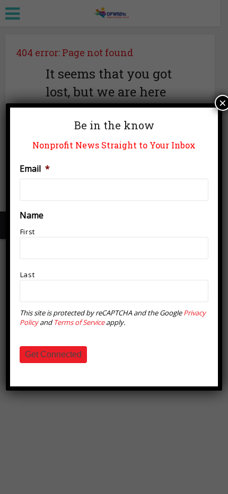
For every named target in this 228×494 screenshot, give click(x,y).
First (27, 231)
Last (27, 274)
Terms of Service (79, 322)
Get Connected (53, 354)
